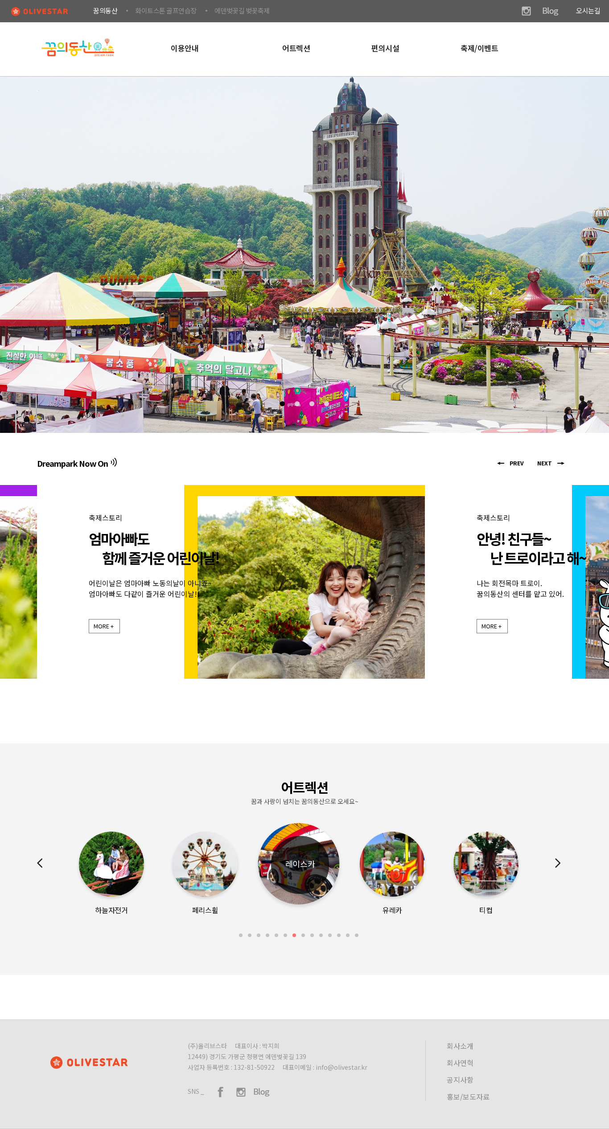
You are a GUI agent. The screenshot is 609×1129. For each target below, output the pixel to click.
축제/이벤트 (479, 47)
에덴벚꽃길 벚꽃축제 (242, 10)
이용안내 (184, 47)
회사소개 (460, 1045)
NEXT (544, 463)
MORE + (104, 626)
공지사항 (460, 1079)
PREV (517, 463)
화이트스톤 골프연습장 (166, 10)
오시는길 (588, 10)
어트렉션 (296, 47)
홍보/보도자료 (468, 1096)
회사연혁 (460, 1062)
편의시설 (385, 47)
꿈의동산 (105, 10)
